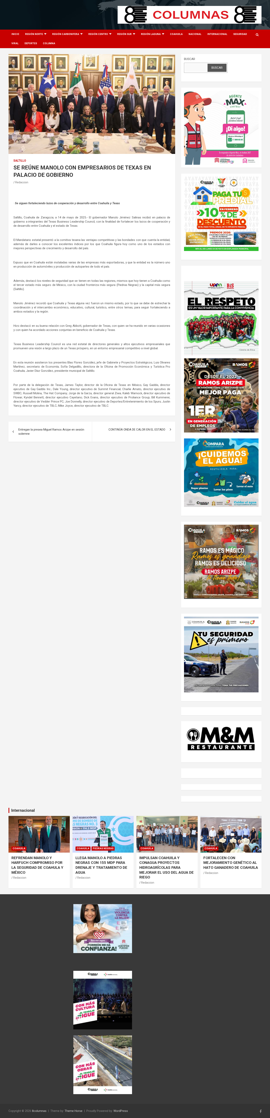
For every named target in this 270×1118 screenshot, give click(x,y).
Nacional (195, 34)
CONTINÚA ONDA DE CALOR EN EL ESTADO (137, 429)
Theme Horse (73, 1111)
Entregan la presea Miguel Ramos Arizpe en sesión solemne (51, 431)
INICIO (15, 34)
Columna (49, 43)
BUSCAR (189, 59)
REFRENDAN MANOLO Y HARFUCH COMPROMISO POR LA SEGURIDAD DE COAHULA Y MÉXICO (37, 865)
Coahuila (176, 34)
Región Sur (124, 34)
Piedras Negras (103, 848)
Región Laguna (151, 34)
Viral (15, 43)
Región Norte (34, 34)
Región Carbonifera (65, 34)
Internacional (217, 34)
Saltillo (19, 160)
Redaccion (21, 182)
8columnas (39, 1111)
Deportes (31, 43)
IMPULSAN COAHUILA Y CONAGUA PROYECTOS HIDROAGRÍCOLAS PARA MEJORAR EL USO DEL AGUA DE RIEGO (166, 868)
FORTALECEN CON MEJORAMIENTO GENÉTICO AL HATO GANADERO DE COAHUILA (230, 863)
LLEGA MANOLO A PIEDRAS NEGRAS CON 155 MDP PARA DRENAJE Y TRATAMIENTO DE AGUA (101, 865)
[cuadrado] (221, 92)
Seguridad (240, 34)
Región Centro (98, 34)
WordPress (120, 1111)
